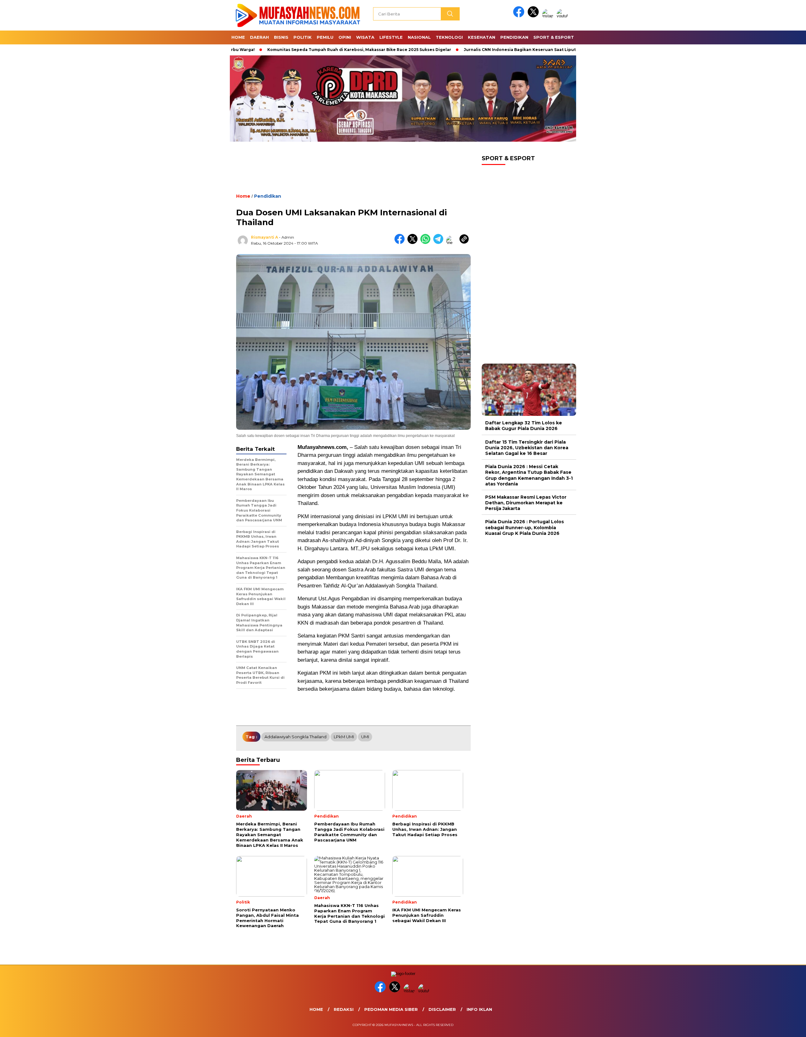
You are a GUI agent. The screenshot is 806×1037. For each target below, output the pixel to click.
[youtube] (563, 16)
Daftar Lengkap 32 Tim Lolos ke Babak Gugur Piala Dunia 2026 (523, 425)
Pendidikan (514, 37)
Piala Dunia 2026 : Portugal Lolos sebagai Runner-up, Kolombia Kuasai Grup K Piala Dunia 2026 (524, 527)
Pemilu (325, 37)
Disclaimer (442, 1009)
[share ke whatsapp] (426, 242)
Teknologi (449, 37)
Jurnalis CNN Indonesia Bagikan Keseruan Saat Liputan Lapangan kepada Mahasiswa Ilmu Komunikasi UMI (535, 49)
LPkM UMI (344, 736)
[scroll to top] (776, 1027)
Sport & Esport (553, 37)
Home (238, 37)
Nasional (419, 37)
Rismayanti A (264, 237)
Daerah (259, 37)
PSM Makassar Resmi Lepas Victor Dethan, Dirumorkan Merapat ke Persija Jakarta (525, 502)
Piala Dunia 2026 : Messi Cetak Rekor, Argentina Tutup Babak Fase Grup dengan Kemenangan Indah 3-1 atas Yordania (529, 475)
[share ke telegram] (439, 242)
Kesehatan (481, 37)
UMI (365, 736)
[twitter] (534, 16)
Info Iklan (479, 1009)
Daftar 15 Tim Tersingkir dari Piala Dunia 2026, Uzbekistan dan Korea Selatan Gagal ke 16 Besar (526, 447)
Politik (302, 37)
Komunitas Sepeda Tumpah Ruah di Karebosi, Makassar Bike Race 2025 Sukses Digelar (317, 49)
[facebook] (519, 16)
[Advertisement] (353, 172)
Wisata (365, 37)
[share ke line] (452, 242)
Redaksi (344, 1009)
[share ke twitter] (413, 242)
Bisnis (281, 37)
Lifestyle (391, 37)
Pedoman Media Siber (391, 1009)
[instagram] (548, 16)
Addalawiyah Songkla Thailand (295, 736)
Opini (344, 37)
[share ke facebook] (400, 242)
